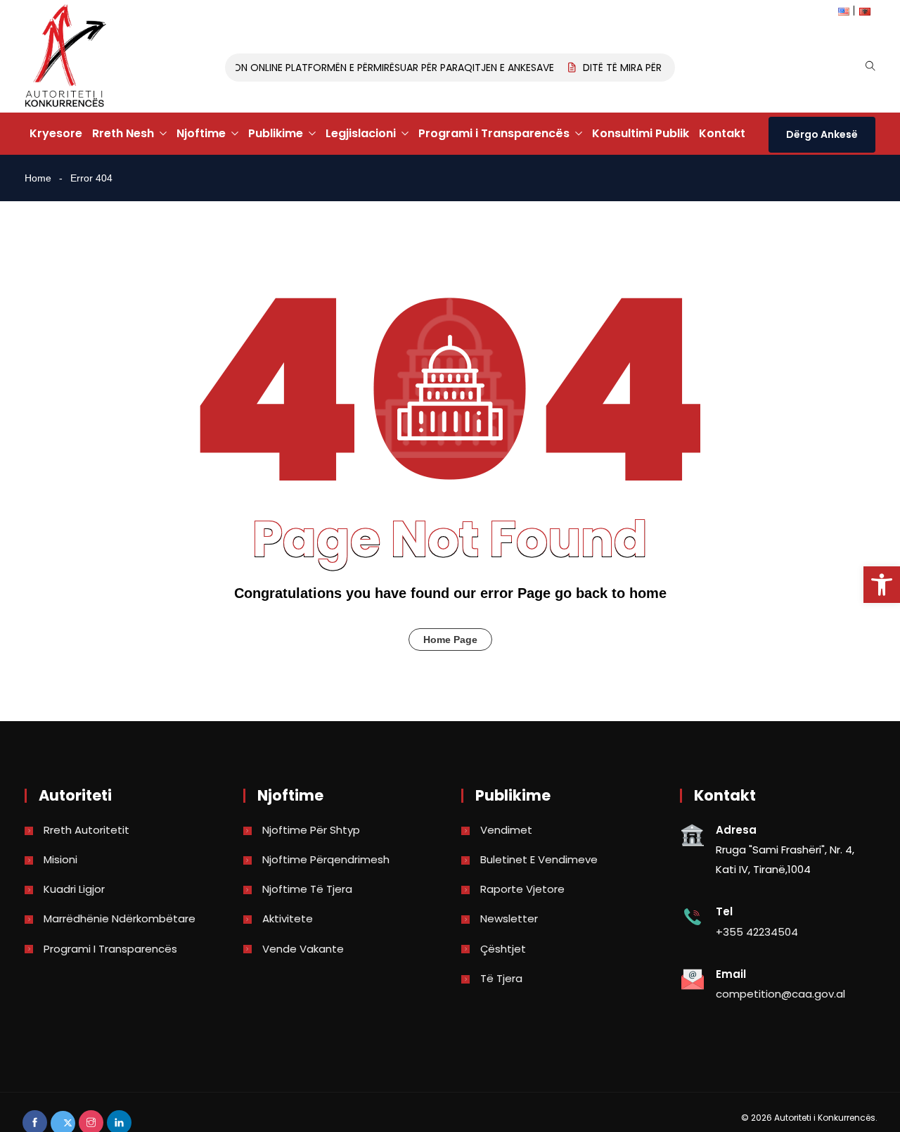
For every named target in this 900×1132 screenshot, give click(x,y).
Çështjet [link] (503, 948)
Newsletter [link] (509, 918)
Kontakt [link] (722, 133)
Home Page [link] (450, 639)
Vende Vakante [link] (303, 948)
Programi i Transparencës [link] (494, 133)
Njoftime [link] (201, 133)
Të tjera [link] (501, 978)
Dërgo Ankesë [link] (822, 134)
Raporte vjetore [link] (522, 889)
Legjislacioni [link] (361, 133)
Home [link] (38, 178)
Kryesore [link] (56, 133)
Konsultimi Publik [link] (640, 133)
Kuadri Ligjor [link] (74, 889)
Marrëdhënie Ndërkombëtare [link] (119, 918)
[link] (881, 584)
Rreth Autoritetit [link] (86, 829)
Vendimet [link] (506, 829)
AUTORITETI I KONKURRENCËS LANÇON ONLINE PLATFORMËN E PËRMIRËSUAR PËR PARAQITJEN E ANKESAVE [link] (304, 68)
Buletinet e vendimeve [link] (539, 859)
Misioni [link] (60, 859)
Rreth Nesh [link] (123, 133)
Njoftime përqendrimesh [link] (326, 859)
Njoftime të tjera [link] (307, 889)
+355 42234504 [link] (757, 931)
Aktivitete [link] (287, 918)
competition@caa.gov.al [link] (780, 993)
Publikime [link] (275, 133)
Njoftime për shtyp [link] (311, 829)
